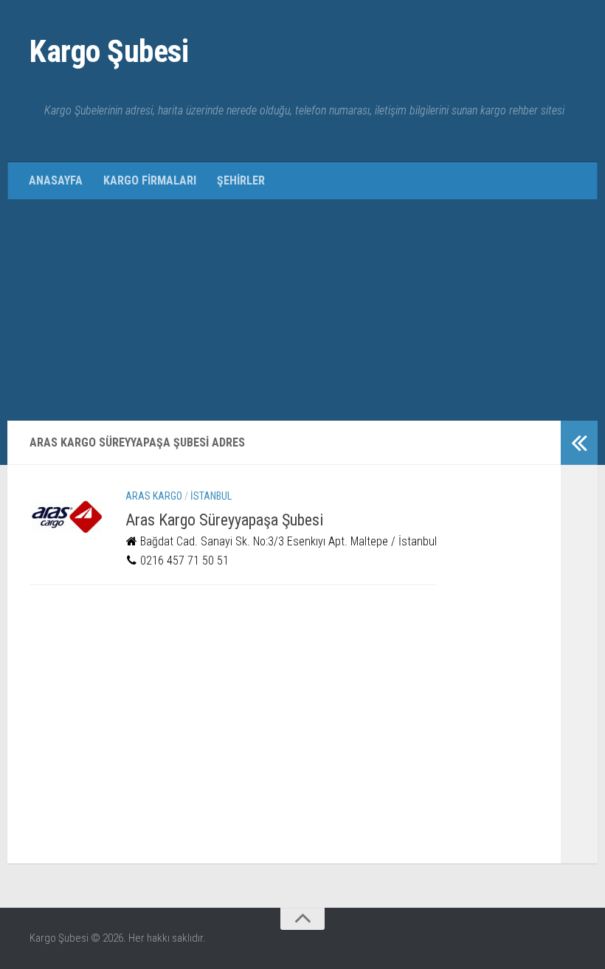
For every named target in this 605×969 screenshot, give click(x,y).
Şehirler (241, 180)
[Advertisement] (302, 310)
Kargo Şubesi (109, 51)
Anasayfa (56, 180)
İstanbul (211, 496)
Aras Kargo (153, 496)
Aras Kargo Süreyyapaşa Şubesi (224, 520)
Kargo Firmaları (149, 180)
